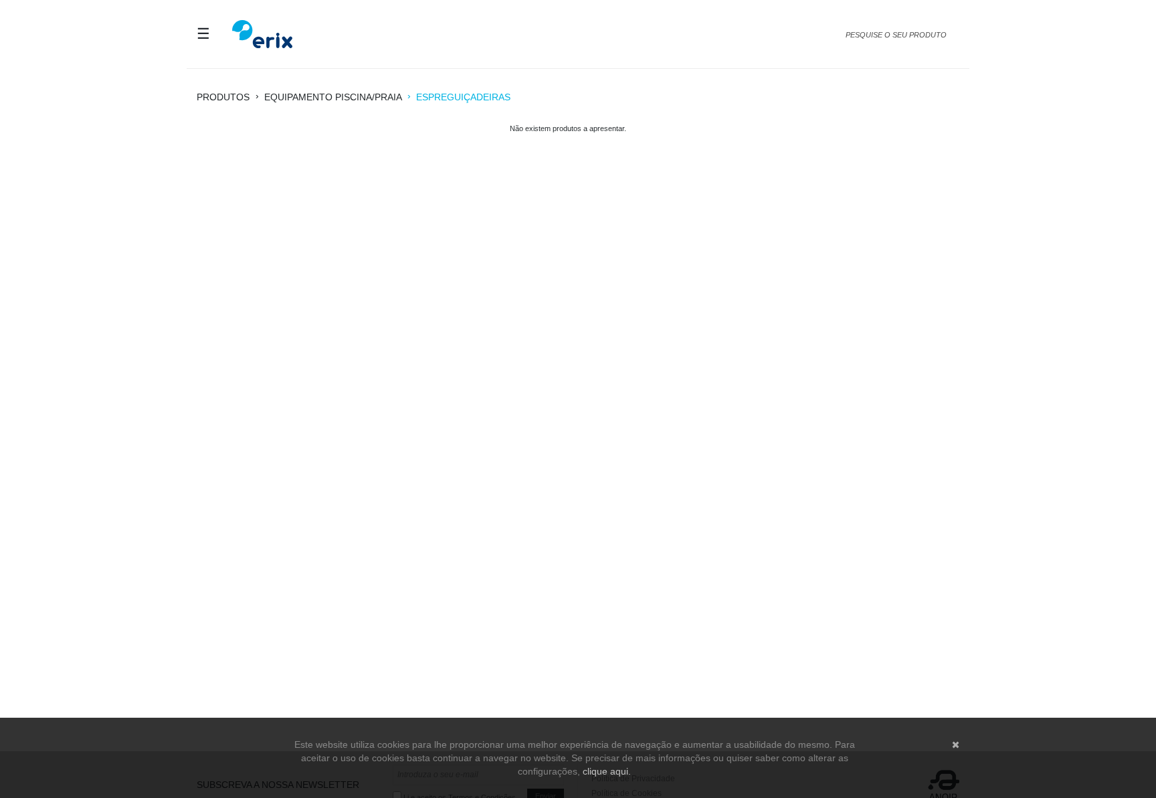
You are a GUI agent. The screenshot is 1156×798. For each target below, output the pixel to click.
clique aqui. (607, 771)
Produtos (223, 97)
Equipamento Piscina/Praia (332, 97)
